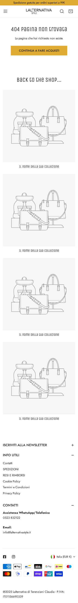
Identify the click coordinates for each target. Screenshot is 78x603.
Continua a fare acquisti (39, 51)
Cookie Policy (11, 481)
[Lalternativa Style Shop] (39, 11)
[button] (70, 11)
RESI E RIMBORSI (14, 475)
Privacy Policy (11, 493)
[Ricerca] (61, 11)
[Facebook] (4, 557)
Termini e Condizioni (16, 487)
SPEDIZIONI (11, 469)
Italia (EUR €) (64, 557)
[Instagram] (13, 557)
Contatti (7, 463)
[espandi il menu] (5, 11)
